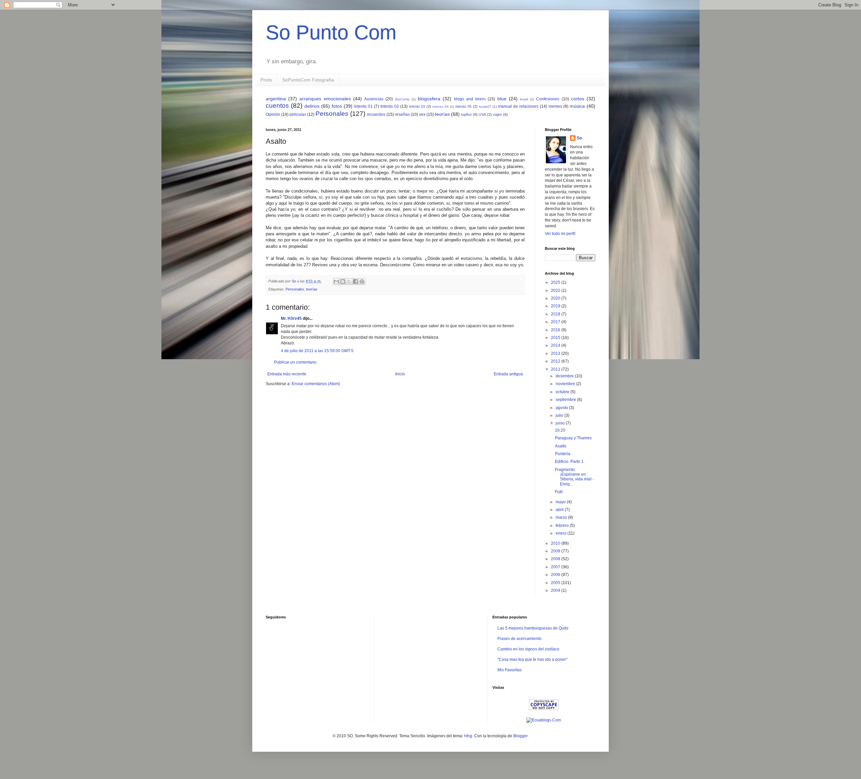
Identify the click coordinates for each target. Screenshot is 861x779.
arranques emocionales (324, 98)
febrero (563, 525)
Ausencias (373, 99)
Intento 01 (363, 106)
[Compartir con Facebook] (355, 281)
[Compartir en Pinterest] (362, 281)
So (579, 138)
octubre (563, 392)
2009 (556, 551)
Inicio (400, 374)
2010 (556, 543)
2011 (556, 369)
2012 (556, 361)
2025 (556, 282)
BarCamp (402, 99)
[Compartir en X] (349, 281)
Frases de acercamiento (519, 638)
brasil (524, 99)
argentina (276, 98)
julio (560, 415)
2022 (556, 290)
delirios (312, 106)
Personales (331, 113)
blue (502, 98)
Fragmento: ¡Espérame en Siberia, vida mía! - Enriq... (574, 476)
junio (561, 423)
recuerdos (376, 114)
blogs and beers (470, 99)
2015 (556, 337)
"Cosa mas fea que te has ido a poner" (532, 659)
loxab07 (485, 106)
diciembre (565, 376)
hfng (468, 736)
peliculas (298, 114)
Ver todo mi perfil (560, 233)
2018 (556, 314)
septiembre (566, 399)
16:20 (560, 430)
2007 (556, 567)
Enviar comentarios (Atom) (316, 383)
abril (560, 509)
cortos (577, 98)
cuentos (277, 105)
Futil (559, 491)
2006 (556, 574)
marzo (562, 517)
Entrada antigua (508, 374)
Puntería (562, 453)
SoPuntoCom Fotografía (308, 79)
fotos (337, 106)
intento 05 (463, 106)
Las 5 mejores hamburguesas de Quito (532, 628)
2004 (556, 590)
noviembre (566, 383)
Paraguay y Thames (573, 438)
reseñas (402, 114)
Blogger (520, 736)
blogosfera (429, 98)
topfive (466, 114)
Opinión (273, 114)
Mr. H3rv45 (291, 318)
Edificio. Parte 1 (569, 461)
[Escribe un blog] (342, 281)
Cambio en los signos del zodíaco (528, 649)
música (577, 106)
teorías (442, 114)
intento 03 (417, 106)
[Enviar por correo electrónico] (336, 281)
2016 (556, 330)
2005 (556, 582)
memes (555, 106)
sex (422, 114)
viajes (497, 114)
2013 (556, 353)
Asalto (560, 446)
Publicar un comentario (295, 362)
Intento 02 (389, 106)
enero (561, 533)
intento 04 (441, 106)
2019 (556, 306)
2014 (556, 345)
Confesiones (547, 99)
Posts (266, 79)
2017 (556, 321)
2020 (556, 298)
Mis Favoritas (509, 670)
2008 (556, 558)
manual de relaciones (518, 106)
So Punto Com (331, 32)
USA (482, 114)
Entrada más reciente (286, 374)
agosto (562, 407)
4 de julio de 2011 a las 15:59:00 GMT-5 (317, 350)
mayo (561, 502)
